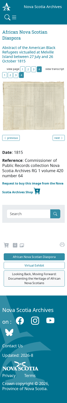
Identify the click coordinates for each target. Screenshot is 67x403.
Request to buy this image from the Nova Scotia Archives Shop (32, 187)
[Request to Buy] (6, 246)
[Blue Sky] (9, 332)
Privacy (9, 375)
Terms (30, 375)
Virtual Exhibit (34, 265)
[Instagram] (35, 320)
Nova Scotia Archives (43, 6)
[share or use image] (22, 246)
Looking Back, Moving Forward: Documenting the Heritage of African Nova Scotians (34, 278)
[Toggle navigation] (10, 17)
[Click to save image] (33, 105)
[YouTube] (50, 320)
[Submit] (55, 213)
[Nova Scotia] (20, 366)
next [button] (57, 138)
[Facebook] (20, 320)
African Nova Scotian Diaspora (34, 257)
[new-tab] (15, 246)
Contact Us (12, 345)
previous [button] (12, 138)
